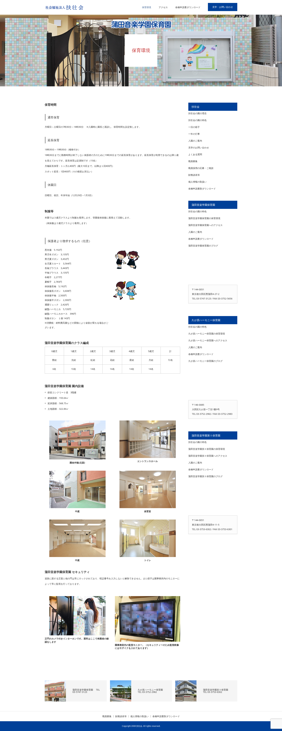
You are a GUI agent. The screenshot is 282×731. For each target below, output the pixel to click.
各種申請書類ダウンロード (202, 188)
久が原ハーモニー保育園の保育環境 (206, 333)
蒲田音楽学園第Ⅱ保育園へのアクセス (207, 455)
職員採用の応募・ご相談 (200, 168)
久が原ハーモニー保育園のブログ (205, 360)
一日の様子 (194, 127)
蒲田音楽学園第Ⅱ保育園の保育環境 (206, 448)
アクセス (163, 7)
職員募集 (192, 161)
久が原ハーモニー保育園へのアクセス (207, 340)
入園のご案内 (195, 140)
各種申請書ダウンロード (187, 7)
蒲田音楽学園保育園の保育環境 (204, 218)
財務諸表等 (194, 174)
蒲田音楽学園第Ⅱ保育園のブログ (205, 476)
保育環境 (146, 7)
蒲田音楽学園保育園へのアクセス (205, 225)
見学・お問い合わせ (222, 6)
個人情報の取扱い (197, 181)
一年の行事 (194, 133)
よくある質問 (195, 154)
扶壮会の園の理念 (197, 113)
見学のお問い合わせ (198, 147)
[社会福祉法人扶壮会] (65, 7)
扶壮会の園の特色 (197, 120)
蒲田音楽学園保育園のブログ (203, 245)
